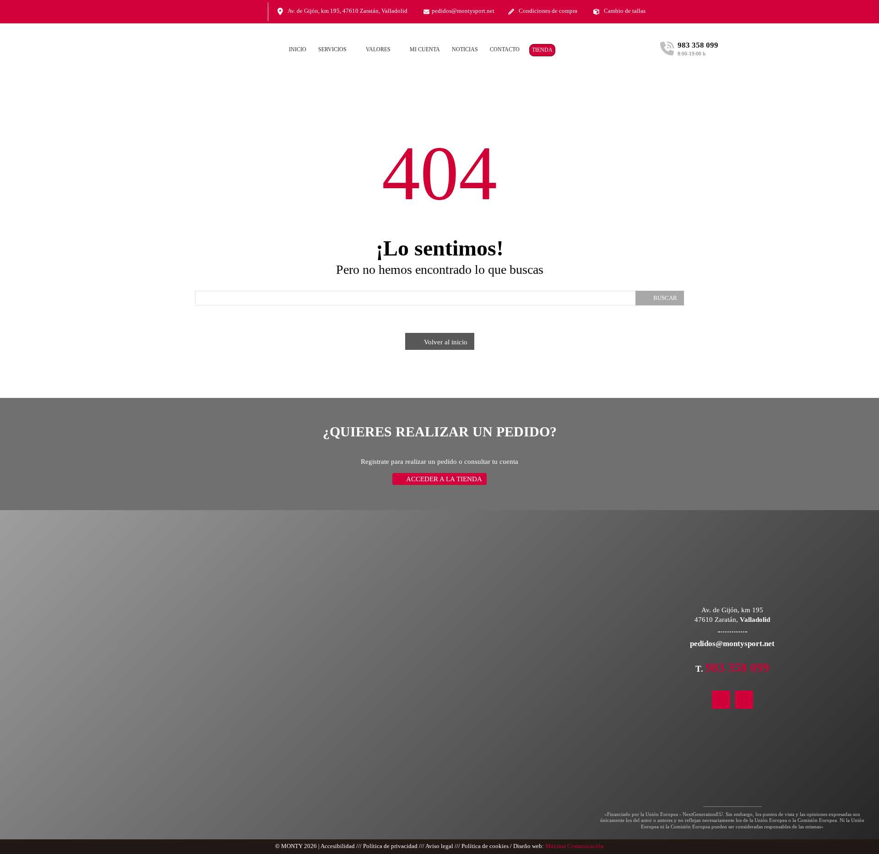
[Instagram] (240, 12)
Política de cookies (485, 846)
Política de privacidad (390, 846)
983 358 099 (737, 667)
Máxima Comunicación (574, 846)
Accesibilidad (337, 846)
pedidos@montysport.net (463, 11)
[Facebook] (257, 12)
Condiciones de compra (548, 11)
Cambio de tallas (625, 11)
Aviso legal (439, 846)
